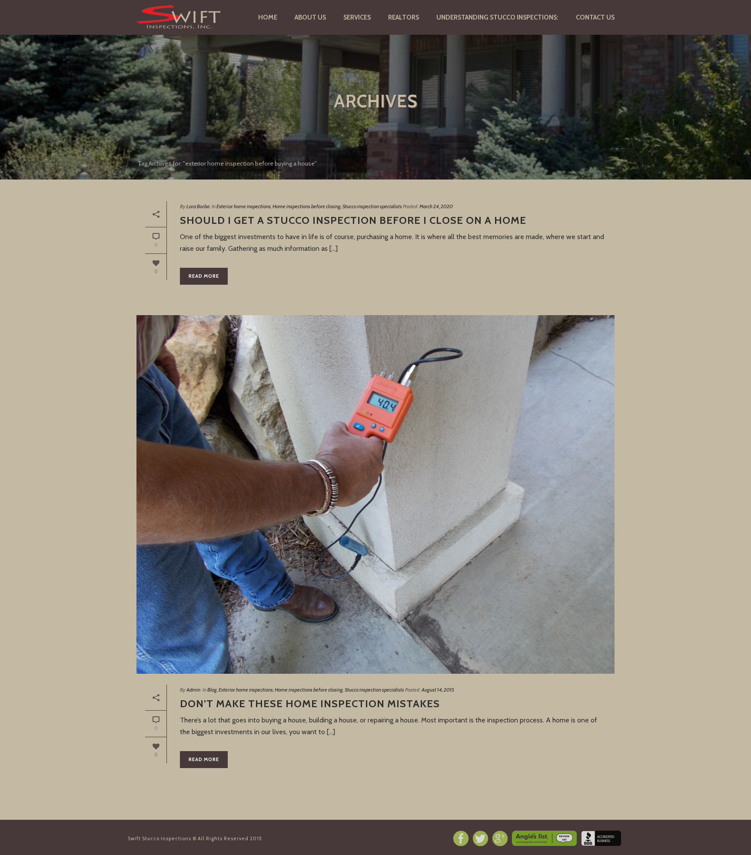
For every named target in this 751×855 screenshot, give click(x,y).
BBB (601, 838)
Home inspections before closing (306, 206)
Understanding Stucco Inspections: (497, 17)
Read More (204, 276)
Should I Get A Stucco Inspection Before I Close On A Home (353, 220)
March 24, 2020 (436, 206)
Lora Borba (197, 206)
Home (267, 17)
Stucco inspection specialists (372, 206)
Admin (193, 689)
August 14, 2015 (438, 689)
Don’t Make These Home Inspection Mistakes (310, 703)
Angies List (544, 838)
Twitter (480, 838)
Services (357, 17)
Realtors (403, 17)
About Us (310, 17)
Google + (500, 838)
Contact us (595, 17)
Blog (212, 689)
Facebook (461, 838)
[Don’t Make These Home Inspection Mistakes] (375, 494)
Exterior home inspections (243, 206)
